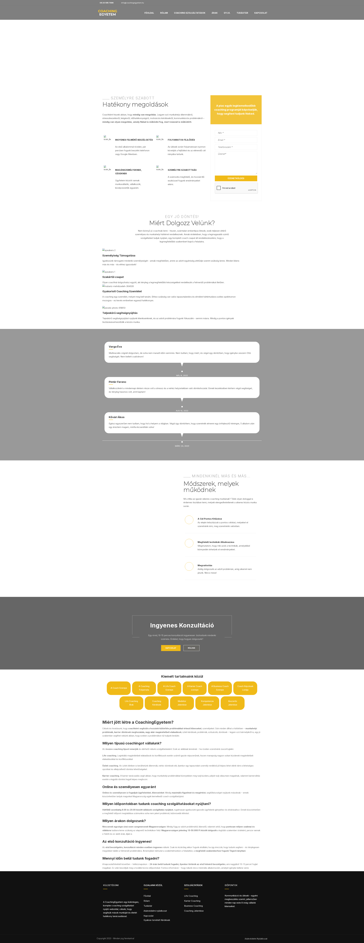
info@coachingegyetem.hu (132, 3)
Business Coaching (193, 905)
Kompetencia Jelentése (207, 703)
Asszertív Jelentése (232, 703)
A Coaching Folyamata (144, 688)
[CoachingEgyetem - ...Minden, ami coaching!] (107, 14)
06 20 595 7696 (106, 3)
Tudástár (242, 13)
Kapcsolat (260, 13)
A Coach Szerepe (119, 688)
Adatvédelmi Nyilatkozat (256, 938)
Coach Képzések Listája (245, 688)
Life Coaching (191, 896)
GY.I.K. (227, 13)
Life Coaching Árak (131, 703)
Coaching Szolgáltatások (189, 13)
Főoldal (149, 13)
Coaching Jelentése (194, 910)
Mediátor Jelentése (182, 703)
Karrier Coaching (192, 901)
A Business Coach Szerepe (220, 688)
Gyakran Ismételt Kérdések (157, 920)
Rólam (164, 13)
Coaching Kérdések (156, 703)
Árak (215, 13)
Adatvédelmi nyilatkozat (155, 910)
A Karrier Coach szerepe (194, 688)
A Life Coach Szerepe (169, 688)
